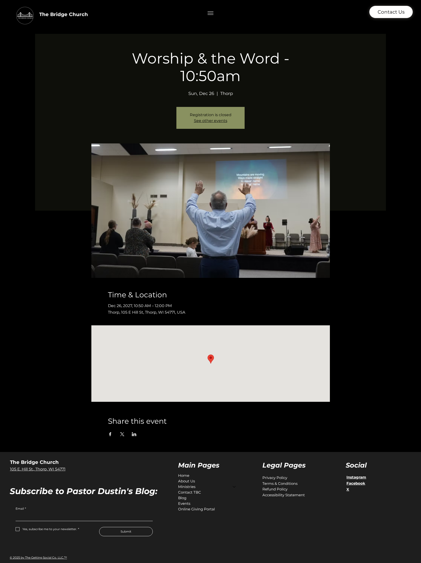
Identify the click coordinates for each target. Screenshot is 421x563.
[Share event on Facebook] (110, 434)
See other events (210, 120)
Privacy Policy (274, 477)
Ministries (186, 486)
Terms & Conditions (279, 483)
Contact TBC (189, 492)
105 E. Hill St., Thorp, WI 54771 (38, 469)
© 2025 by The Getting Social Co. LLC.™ (38, 557)
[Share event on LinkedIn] (134, 434)
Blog (182, 498)
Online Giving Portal (196, 509)
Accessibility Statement (283, 495)
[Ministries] (234, 486)
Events (184, 503)
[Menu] (210, 13)
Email (21, 508)
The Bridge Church (63, 14)
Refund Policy (274, 489)
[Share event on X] (122, 434)
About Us (186, 481)
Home (183, 475)
